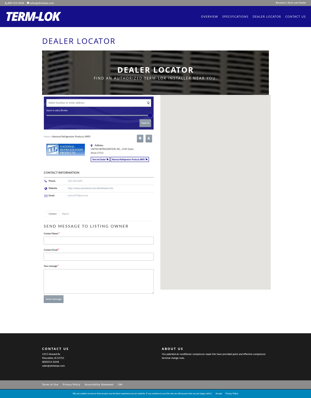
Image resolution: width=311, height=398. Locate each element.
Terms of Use (50, 384)
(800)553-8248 (50, 362)
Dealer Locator (267, 16)
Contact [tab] (53, 214)
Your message (51, 266)
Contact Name (52, 233)
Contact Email (51, 249)
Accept (219, 394)
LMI (120, 384)
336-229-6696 (75, 181)
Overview (209, 16)
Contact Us (295, 16)
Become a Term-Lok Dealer (291, 3)
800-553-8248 (16, 3)
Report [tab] (65, 214)
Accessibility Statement (99, 384)
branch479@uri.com (78, 196)
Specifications (235, 16)
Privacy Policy (71, 384)
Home (47, 137)
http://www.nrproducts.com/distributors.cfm (90, 188)
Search (145, 123)
